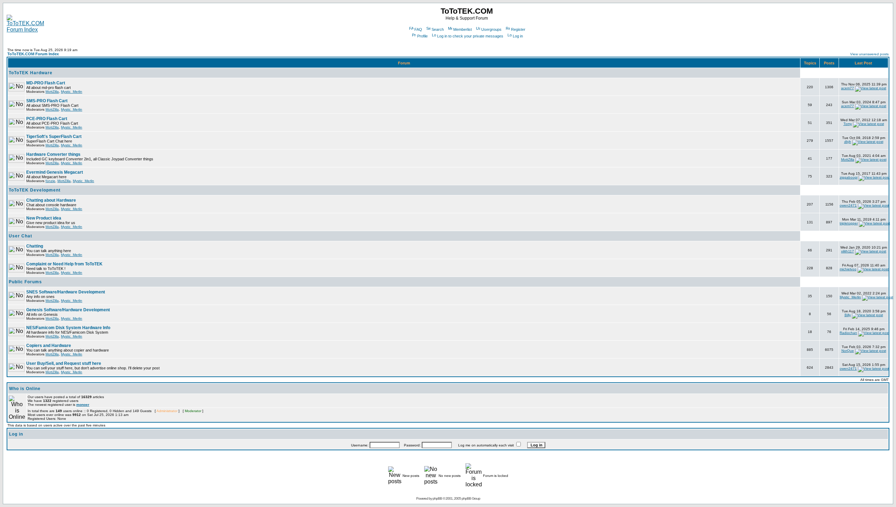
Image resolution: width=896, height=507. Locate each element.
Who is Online (25, 388)
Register (518, 29)
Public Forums (25, 281)
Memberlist (462, 29)
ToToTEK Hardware (30, 72)
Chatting (34, 246)
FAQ (418, 29)
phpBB (437, 498)
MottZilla (52, 91)
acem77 (847, 88)
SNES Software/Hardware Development (65, 292)
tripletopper (849, 223)
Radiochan (848, 333)
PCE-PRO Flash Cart (46, 118)
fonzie (50, 181)
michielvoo (848, 269)
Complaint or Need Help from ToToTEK (64, 264)
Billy (848, 315)
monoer (82, 405)
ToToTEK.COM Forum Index (33, 54)
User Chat (20, 236)
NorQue (847, 351)
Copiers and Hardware (48, 345)
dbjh (847, 142)
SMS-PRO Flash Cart (47, 100)
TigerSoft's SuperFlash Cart (54, 136)
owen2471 (848, 205)
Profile (422, 36)
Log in (518, 36)
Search (438, 29)
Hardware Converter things (53, 154)
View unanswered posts (869, 54)
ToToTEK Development (35, 190)
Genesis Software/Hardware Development (68, 309)
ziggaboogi (849, 177)
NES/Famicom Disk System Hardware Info (68, 327)
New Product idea (43, 218)
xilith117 (847, 251)
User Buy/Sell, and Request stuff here (63, 363)
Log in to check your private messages (470, 36)
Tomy (848, 124)
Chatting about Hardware (51, 200)
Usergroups (491, 29)
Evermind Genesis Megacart (54, 172)
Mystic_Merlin (71, 91)
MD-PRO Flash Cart (45, 83)
